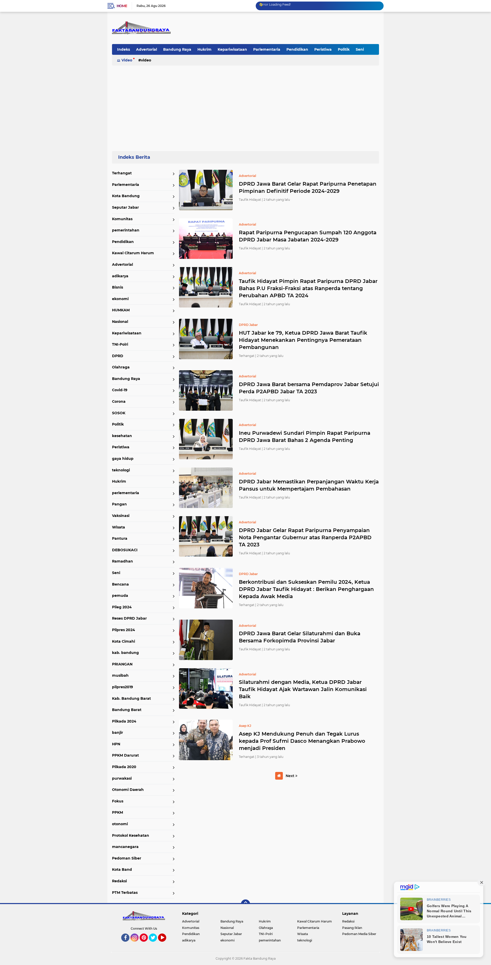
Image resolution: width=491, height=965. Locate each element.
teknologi (121, 470)
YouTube (165, 944)
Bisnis (117, 287)
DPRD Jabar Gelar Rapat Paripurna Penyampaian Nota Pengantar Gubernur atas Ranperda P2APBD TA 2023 (305, 537)
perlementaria (125, 493)
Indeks (123, 49)
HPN (116, 744)
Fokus (117, 801)
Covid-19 (119, 390)
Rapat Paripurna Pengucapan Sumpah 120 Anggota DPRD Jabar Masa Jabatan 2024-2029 (307, 236)
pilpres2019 (122, 687)
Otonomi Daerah (128, 789)
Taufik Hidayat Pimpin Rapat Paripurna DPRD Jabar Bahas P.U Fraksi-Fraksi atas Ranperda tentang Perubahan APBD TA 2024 (308, 288)
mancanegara (125, 846)
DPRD (117, 356)
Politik (344, 49)
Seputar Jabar (125, 207)
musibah (120, 675)
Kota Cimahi (123, 641)
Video (126, 60)
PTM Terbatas (125, 892)
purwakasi (122, 778)
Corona (119, 401)
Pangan (119, 504)
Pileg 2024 (122, 607)
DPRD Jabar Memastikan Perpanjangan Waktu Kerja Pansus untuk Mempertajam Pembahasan (309, 485)
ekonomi (120, 298)
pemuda (120, 595)
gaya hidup (122, 458)
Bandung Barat (126, 709)
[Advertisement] (245, 106)
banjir (117, 732)
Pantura (119, 538)
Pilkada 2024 (124, 721)
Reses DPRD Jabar (129, 618)
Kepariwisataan (232, 49)
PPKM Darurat (125, 755)
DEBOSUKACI (125, 550)
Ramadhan (122, 561)
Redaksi (119, 881)
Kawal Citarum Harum (133, 253)
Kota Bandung (126, 196)
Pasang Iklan (352, 928)
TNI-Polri (120, 344)
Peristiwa (323, 49)
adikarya (120, 276)
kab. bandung (125, 652)
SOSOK (118, 413)
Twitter (155, 944)
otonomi (120, 824)
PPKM (117, 812)
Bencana (120, 584)
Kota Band (122, 869)
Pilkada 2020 (124, 767)
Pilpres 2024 (123, 630)
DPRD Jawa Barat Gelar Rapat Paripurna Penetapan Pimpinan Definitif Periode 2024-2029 (307, 187)
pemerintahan (125, 230)
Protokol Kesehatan (130, 835)
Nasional (120, 321)
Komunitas (122, 219)
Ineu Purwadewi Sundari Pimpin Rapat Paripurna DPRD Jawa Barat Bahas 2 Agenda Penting (304, 436)
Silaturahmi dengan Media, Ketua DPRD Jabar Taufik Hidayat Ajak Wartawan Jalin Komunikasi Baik (303, 689)
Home (122, 6)
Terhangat (122, 173)
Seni (360, 49)
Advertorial (146, 49)
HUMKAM (121, 310)
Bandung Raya (177, 49)
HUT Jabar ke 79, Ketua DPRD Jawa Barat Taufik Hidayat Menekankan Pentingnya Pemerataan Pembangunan (303, 340)
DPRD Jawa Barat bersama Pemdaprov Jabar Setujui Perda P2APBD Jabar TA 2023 (309, 388)
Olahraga (121, 367)
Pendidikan (297, 49)
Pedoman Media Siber (359, 934)
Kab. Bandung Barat (131, 698)
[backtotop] (245, 904)
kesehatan (122, 435)
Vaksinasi (120, 515)
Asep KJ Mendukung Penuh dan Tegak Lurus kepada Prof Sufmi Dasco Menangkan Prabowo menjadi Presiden (302, 741)
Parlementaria (266, 49)
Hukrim (204, 49)
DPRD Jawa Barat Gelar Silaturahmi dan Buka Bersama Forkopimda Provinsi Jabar (299, 637)
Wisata (118, 527)
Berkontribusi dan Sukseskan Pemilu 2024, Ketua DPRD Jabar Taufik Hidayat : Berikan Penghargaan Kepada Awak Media (306, 589)
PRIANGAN (122, 664)
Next (290, 775)
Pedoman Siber (126, 858)
